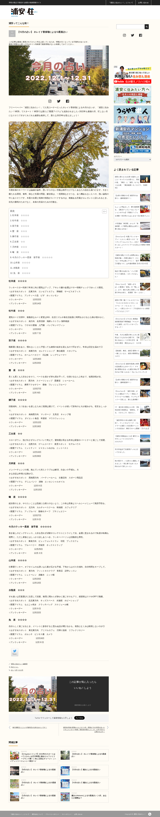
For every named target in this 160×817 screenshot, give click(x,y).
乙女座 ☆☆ (18, 241)
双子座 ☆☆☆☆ (20, 226)
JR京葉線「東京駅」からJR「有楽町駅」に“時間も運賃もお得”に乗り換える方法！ (127, 226)
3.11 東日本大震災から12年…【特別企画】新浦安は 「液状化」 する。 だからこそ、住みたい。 (127, 410)
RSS (149, 814)
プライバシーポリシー (52, 814)
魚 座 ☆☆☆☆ (21, 273)
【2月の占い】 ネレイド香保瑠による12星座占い (38, 796)
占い (12, 670)
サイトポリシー (67, 814)
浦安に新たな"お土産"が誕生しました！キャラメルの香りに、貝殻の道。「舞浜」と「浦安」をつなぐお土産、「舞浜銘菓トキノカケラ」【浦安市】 (131, 182)
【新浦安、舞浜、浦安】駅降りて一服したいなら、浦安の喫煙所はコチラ (127, 353)
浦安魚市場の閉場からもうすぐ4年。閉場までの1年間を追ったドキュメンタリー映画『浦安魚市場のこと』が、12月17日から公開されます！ (84, 729)
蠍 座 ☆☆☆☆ (20, 252)
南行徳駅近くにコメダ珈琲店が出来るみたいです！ (29, 727)
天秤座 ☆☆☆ (19, 247)
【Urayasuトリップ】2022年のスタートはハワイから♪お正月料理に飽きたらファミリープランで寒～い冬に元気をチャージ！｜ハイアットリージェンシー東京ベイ (33, 757)
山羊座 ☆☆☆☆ (21, 262)
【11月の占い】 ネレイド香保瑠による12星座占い (38, 783)
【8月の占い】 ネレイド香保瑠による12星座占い (89, 755)
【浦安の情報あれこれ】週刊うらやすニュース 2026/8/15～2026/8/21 (127, 439)
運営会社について (37, 814)
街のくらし (14, 667)
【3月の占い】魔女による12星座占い (86, 769)
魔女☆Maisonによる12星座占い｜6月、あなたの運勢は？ (89, 796)
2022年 (20, 670)
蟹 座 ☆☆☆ (19, 231)
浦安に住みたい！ (140, 814)
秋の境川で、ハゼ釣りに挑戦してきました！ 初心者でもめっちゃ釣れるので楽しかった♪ (127, 463)
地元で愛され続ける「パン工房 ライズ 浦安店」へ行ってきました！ (126, 274)
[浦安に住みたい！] (35, 12)
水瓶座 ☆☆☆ (20, 268)
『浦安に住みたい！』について (120, 2)
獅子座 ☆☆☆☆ (20, 236)
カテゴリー (118, 156)
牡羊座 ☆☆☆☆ (20, 215)
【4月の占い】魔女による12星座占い (86, 782)
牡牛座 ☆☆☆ (19, 220)
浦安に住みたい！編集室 (19, 664)
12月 (16, 670)
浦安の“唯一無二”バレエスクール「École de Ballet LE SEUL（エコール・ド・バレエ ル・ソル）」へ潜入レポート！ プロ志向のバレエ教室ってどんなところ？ (132, 305)
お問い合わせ (143, 2)
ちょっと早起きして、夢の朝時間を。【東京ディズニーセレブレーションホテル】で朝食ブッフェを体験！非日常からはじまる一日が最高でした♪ (132, 211)
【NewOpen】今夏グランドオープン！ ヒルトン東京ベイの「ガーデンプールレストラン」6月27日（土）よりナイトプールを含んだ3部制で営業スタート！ (132, 241)
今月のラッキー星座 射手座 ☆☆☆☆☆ (32, 257)
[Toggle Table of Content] (103, 211)
